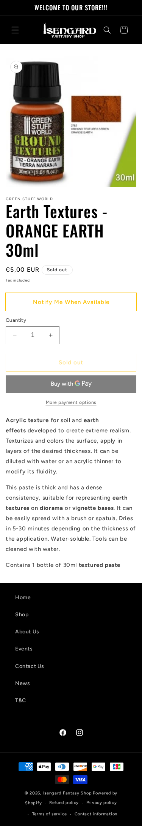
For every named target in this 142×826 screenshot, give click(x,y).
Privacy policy (101, 802)
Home (23, 597)
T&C (20, 700)
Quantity (16, 320)
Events (24, 649)
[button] (15, 30)
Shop (21, 614)
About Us (27, 631)
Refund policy (64, 802)
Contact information (96, 814)
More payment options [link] (71, 402)
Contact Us (29, 666)
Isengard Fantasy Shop (67, 793)
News (22, 683)
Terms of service (49, 814)
